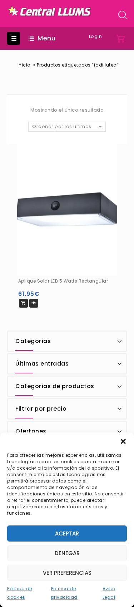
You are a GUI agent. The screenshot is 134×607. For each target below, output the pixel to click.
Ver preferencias (67, 573)
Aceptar (67, 533)
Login (95, 36)
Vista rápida (33, 303)
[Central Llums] (49, 11)
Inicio (24, 65)
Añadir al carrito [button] (23, 303)
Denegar (67, 553)
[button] (123, 441)
